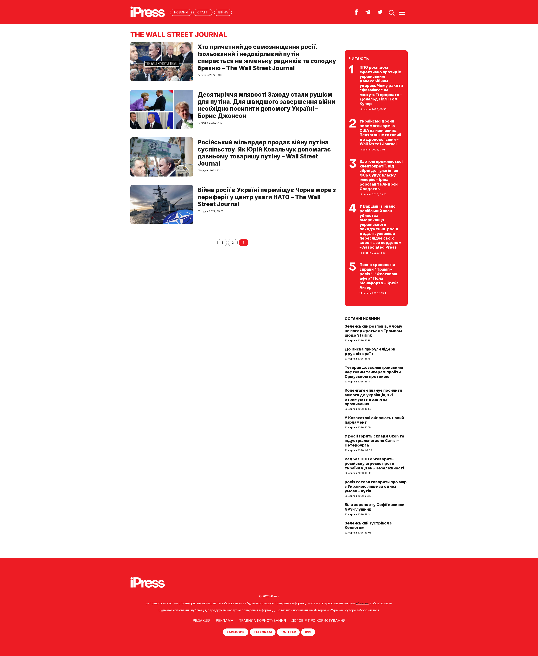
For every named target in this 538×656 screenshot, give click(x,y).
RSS (308, 632)
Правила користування (262, 620)
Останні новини (362, 318)
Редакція (202, 620)
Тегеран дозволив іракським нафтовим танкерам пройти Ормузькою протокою (374, 372)
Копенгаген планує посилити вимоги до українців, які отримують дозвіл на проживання (373, 397)
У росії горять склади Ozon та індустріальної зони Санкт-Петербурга (374, 440)
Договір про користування (318, 620)
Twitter (288, 632)
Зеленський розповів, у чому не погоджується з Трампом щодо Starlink (373, 330)
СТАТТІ (202, 12)
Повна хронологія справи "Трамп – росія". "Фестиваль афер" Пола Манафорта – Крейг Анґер (379, 276)
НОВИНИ (181, 12)
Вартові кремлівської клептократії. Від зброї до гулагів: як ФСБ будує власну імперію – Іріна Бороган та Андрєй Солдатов (381, 175)
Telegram (263, 632)
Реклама (224, 620)
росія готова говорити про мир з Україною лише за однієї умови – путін (376, 486)
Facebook (236, 632)
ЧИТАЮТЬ (359, 59)
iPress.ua (362, 603)
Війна (223, 12)
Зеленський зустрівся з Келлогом (368, 525)
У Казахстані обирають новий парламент (374, 420)
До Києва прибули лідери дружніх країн (370, 351)
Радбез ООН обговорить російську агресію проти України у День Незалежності (374, 463)
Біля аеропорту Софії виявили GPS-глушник (374, 506)
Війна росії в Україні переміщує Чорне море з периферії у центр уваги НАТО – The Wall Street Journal (267, 197)
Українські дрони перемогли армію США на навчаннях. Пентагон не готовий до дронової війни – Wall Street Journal (380, 132)
